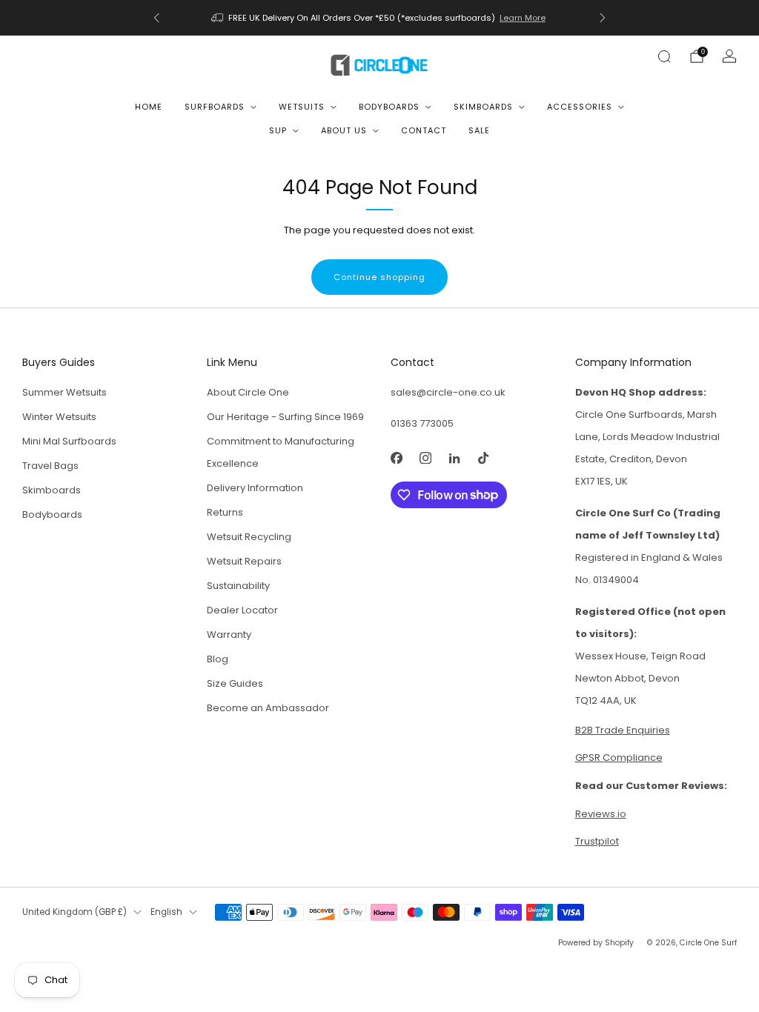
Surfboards (215, 107)
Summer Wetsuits (64, 392)
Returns (225, 512)
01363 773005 (422, 423)
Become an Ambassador (268, 708)
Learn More (523, 18)
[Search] (664, 56)
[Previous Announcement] (156, 17)
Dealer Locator (242, 610)
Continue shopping (379, 277)
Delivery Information (255, 488)
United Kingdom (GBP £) (74, 912)
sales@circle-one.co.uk (448, 392)
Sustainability (238, 586)
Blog (217, 659)
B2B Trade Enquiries (622, 730)
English (166, 912)
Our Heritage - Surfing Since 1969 (285, 417)
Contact (423, 130)
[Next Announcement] (602, 17)
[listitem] (379, 18)
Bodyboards (389, 107)
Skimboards (483, 107)
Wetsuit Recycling (249, 537)
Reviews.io (600, 814)
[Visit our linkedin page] (454, 458)
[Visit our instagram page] (425, 458)
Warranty (229, 634)
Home (148, 107)
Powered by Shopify (596, 942)
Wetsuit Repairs (244, 561)
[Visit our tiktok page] (482, 458)
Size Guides (235, 683)
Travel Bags (50, 466)
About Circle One (248, 392)
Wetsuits (302, 107)
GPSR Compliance (619, 757)
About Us (344, 130)
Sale (479, 130)
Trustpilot (597, 841)
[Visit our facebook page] (396, 458)
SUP (278, 130)
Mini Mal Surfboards (69, 441)
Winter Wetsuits (59, 417)
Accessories (579, 107)
